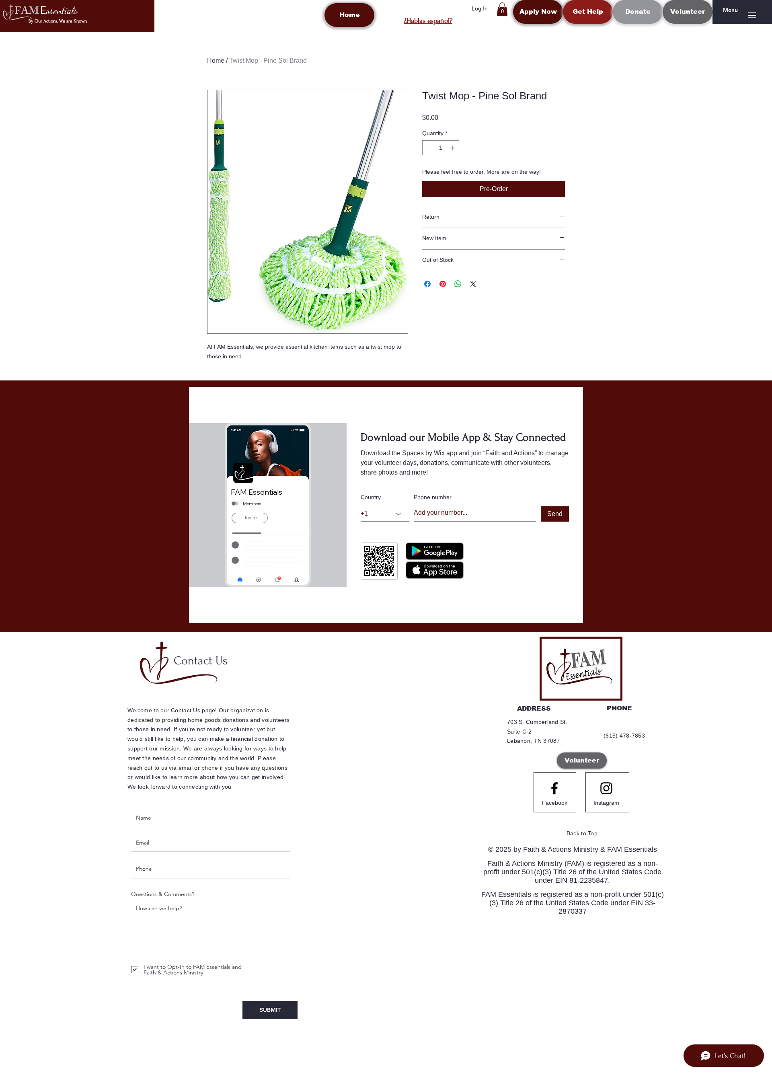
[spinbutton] (440, 148)
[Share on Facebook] (427, 284)
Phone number (433, 497)
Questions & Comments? (162, 894)
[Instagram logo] (606, 788)
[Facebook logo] (554, 788)
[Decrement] (428, 148)
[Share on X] (473, 284)
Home (215, 60)
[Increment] (453, 148)
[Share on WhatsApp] (458, 284)
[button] (502, 9)
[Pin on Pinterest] (443, 284)
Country (371, 497)
